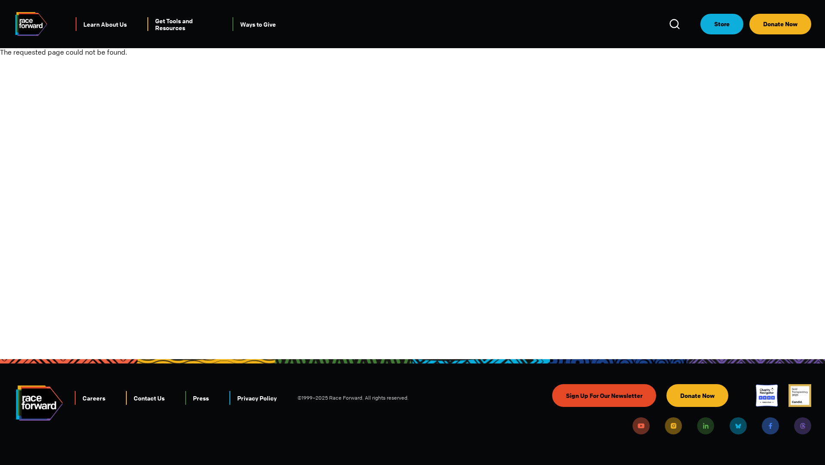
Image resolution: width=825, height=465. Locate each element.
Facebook (770, 425)
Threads (802, 425)
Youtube (641, 425)
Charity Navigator (766, 395)
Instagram (673, 425)
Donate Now (780, 24)
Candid (799, 395)
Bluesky (738, 425)
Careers (93, 397)
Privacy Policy (257, 397)
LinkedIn (705, 425)
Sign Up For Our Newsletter (604, 395)
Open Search (676, 24)
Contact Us (149, 397)
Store (722, 24)
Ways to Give (258, 24)
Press (201, 397)
